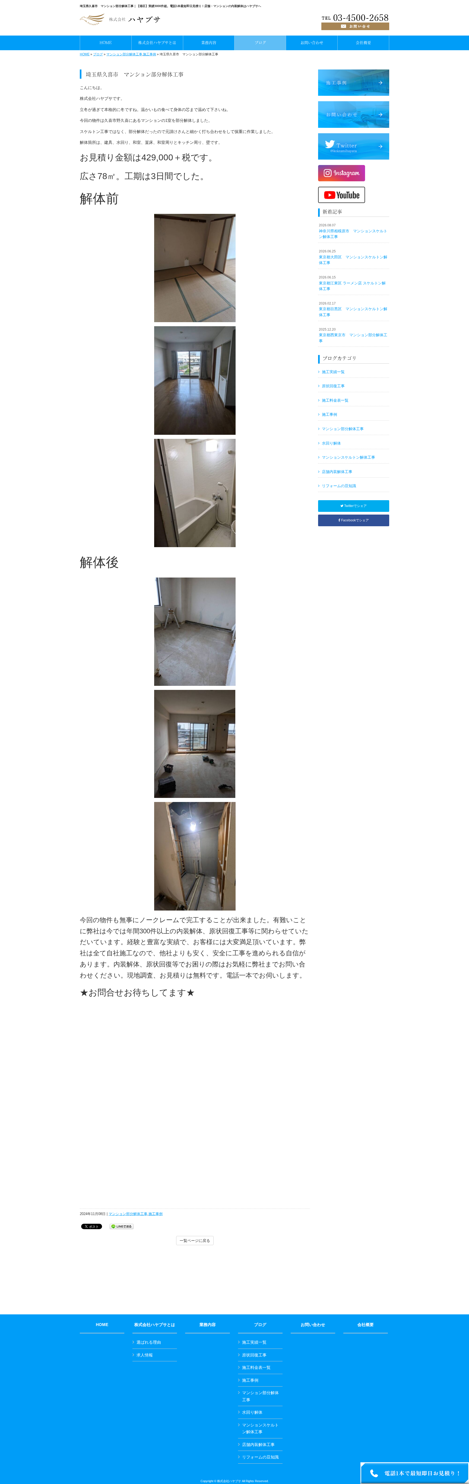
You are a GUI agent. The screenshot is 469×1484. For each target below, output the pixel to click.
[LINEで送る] (122, 1226)
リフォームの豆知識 (339, 486)
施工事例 (149, 54)
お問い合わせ (313, 1325)
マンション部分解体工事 (124, 54)
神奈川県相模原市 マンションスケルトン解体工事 (353, 231)
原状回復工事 (333, 386)
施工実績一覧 (333, 372)
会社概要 (365, 1325)
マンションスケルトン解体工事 (348, 457)
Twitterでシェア (355, 506)
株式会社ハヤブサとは (154, 1325)
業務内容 (207, 1325)
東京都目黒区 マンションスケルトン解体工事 (353, 309)
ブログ (98, 54)
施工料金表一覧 (335, 400)
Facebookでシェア (354, 520)
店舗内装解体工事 (337, 472)
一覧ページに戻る (195, 1240)
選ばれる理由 (149, 1342)
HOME (85, 54)
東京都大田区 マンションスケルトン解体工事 (353, 257)
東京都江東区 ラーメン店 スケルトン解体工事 (352, 283)
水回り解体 (331, 443)
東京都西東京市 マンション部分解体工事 (353, 335)
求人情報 (145, 1355)
